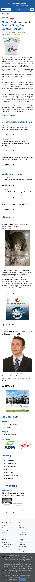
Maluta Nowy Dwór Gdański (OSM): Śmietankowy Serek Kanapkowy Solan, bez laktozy (16, 143)
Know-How (5, 547)
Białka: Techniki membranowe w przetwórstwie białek (14, 225)
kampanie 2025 (11, 435)
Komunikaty (6, 13)
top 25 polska (11, 466)
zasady (8, 427)
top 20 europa (11, 463)
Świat (3, 525)
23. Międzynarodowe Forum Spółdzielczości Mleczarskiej (13, 494)
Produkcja (5, 530)
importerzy (10, 479)
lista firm (22, 549)
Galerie (21, 530)
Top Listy (21, 551)
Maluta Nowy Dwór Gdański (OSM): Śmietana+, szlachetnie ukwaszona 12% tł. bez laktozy (17, 158)
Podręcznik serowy (8, 544)
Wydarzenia (11, 486)
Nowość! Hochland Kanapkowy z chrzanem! (16, 192)
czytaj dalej (9, 135)
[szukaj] (32, 9)
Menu (6, 9)
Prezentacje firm (12, 469)
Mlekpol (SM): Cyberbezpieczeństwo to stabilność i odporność (17, 333)
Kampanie (22, 544)
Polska (4, 527)
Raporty (9, 217)
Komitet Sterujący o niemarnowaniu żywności (17, 179)
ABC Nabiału (5, 542)
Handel (4, 532)
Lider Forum (22, 534)
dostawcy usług (12, 476)
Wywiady (9, 324)
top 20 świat (10, 460)
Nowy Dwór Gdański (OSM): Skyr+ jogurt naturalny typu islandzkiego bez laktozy (15, 128)
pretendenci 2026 (12, 424)
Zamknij (22, 580)
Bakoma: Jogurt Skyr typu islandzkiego (15, 204)
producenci (10, 473)
